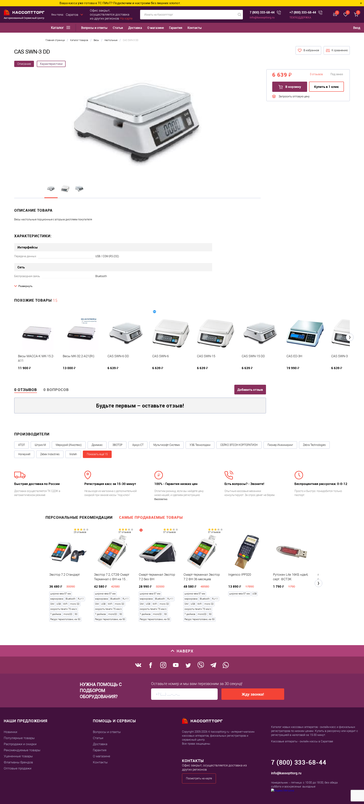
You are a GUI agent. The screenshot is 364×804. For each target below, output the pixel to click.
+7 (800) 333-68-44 (302, 12)
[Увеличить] (137, 123)
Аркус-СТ (138, 444)
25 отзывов (80, 532)
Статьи (118, 28)
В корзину (293, 86)
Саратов (72, 15)
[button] (350, 337)
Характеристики (51, 64)
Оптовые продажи (17, 768)
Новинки (10, 732)
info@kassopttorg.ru (262, 17)
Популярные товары (19, 738)
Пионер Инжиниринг (280, 444)
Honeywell (24, 454)
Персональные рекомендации (79, 517)
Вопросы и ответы (94, 28)
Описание (24, 64)
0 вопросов (56, 389)
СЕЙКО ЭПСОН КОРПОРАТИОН (239, 444)
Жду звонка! (253, 694)
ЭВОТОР (117, 444)
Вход (356, 28)
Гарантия (175, 28)
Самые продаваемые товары (151, 517)
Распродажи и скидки (20, 744)
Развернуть (25, 286)
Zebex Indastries (50, 454)
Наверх (185, 650)
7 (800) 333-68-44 (262, 12)
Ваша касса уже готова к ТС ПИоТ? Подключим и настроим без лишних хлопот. (76, 3)
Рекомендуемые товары (22, 750)
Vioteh (73, 454)
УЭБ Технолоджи (200, 444)
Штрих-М (40, 444)
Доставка (135, 28)
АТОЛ (21, 444)
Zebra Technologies (314, 444)
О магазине (155, 28)
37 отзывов (124, 532)
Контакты (194, 28)
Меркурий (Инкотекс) (69, 444)
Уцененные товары (18, 756)
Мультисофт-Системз (166, 444)
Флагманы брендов (18, 762)
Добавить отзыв (250, 389)
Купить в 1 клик (326, 86)
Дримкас (97, 444)
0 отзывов (25, 389)
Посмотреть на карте (199, 778)
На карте (126, 18)
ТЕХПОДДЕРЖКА (300, 17)
